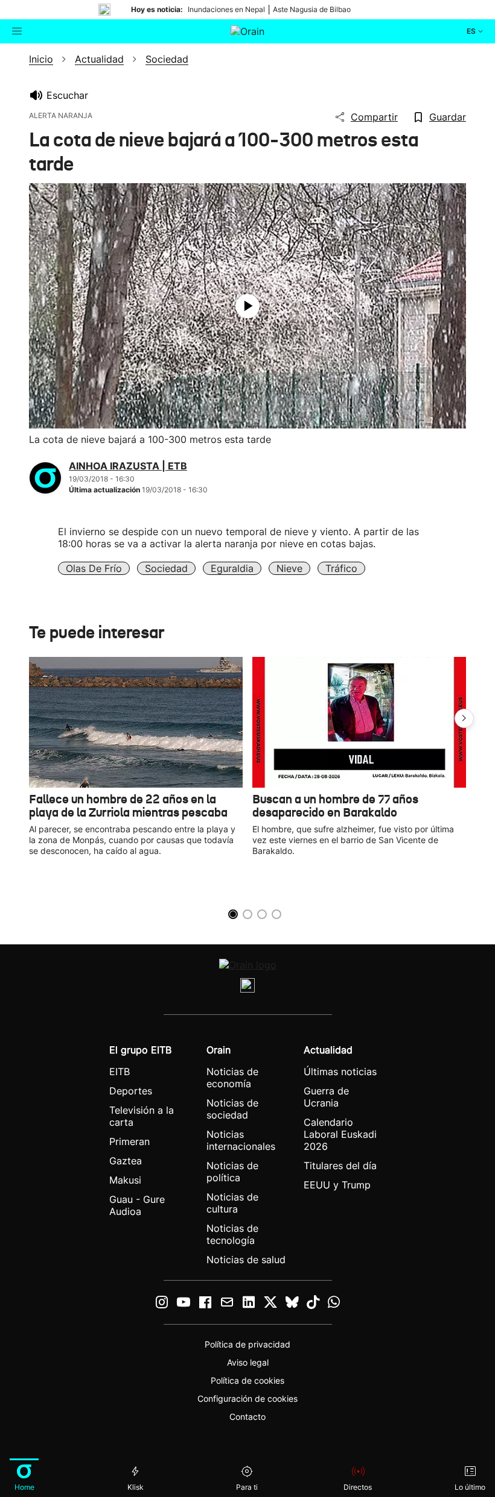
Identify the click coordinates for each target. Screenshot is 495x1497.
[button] (464, 718)
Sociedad (166, 568)
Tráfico (341, 568)
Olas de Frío (94, 568)
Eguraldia (232, 568)
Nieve (289, 568)
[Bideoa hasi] (247, 306)
